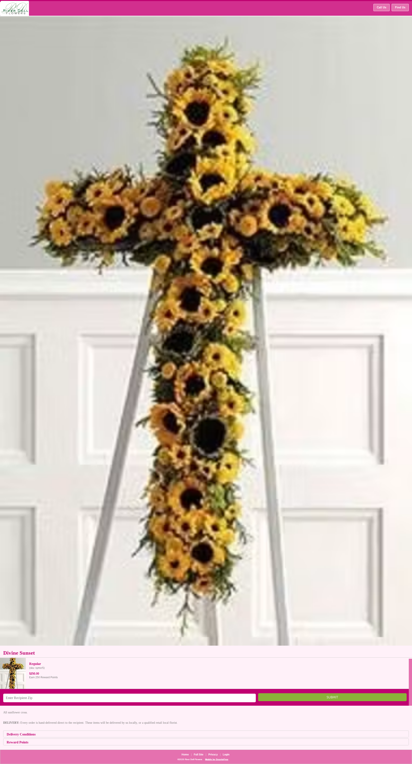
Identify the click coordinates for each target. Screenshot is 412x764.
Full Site (198, 754)
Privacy (213, 754)
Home (185, 754)
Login (226, 754)
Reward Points (17, 742)
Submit (332, 698)
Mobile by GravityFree (216, 759)
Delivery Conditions (21, 734)
